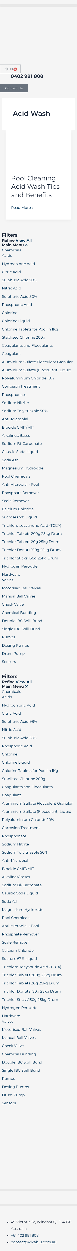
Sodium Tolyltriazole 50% (24, 411)
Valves (7, 580)
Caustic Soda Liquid (20, 452)
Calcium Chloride (18, 509)
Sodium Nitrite (15, 403)
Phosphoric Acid (17, 304)
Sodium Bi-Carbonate (22, 443)
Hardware (11, 574)
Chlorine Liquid (16, 321)
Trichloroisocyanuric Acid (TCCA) (31, 525)
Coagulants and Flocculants (27, 345)
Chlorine (9, 313)
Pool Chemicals (16, 476)
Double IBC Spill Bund (22, 621)
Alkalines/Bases (16, 435)
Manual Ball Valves (19, 596)
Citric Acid (11, 272)
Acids (7, 255)
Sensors (9, 661)
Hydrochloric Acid (18, 264)
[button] (38, 5)
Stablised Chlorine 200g (23, 337)
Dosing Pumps (15, 645)
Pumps (8, 637)
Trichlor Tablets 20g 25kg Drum (30, 542)
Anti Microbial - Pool (20, 484)
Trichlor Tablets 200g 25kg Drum (32, 533)
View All (24, 240)
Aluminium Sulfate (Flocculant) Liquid (36, 370)
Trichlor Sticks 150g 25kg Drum (30, 558)
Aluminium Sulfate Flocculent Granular (37, 362)
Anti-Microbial (15, 419)
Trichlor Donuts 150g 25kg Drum (31, 550)
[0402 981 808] (5, 78)
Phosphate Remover (20, 493)
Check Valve (13, 604)
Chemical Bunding (19, 613)
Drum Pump (13, 653)
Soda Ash (10, 460)
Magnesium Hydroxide (22, 468)
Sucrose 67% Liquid (19, 517)
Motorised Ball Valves (21, 588)
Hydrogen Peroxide (19, 566)
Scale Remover (15, 501)
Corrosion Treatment (21, 386)
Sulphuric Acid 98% (19, 280)
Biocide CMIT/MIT (18, 427)
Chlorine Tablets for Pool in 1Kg (30, 329)
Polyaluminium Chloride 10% (28, 378)
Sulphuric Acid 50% (19, 296)
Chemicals (11, 250)
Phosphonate (14, 394)
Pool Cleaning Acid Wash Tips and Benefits (35, 186)
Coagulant (11, 353)
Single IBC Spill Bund (21, 629)
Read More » (22, 207)
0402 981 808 (27, 76)
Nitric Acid (11, 288)
